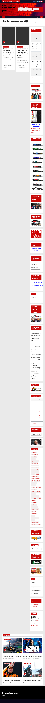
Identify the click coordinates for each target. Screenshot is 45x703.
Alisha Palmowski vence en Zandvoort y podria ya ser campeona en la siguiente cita (32, 656)
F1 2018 (33, 467)
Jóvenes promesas (28, 639)
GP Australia (34, 483)
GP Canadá (34, 489)
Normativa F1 (34, 513)
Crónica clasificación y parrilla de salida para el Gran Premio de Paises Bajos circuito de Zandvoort (12, 680)
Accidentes (34, 452)
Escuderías (24, 9)
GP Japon (34, 500)
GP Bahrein (34, 485)
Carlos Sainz (34, 456)
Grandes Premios (7, 639)
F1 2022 (33, 472)
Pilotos (19, 9)
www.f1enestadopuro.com (35, 628)
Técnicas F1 (20, 10)
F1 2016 (33, 465)
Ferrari (33, 478)
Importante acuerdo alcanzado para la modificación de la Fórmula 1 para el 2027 (36, 337)
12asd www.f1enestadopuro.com (8, 59)
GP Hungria (34, 498)
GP (32, 480)
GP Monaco (34, 502)
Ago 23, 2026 (7, 658)
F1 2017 (37, 465)
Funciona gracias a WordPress (16, 700)
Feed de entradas (35, 588)
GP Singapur (34, 504)
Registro (33, 582)
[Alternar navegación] (35, 17)
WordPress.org (34, 593)
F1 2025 (37, 474)
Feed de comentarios (36, 590)
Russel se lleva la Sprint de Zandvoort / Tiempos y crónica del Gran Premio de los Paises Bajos (32, 680)
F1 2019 (37, 467)
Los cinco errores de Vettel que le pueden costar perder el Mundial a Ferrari (22, 52)
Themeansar (32, 700)
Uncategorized (6, 46)
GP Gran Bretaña (35, 496)
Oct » (35, 423)
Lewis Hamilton (35, 507)
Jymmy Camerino (35, 658)
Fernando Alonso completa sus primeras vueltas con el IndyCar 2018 (8, 52)
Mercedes (34, 511)
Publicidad (34, 606)
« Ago (32, 423)
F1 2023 (37, 472)
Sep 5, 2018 (7, 57)
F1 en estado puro (10, 693)
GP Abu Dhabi (37, 480)
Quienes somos (35, 604)
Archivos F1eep (29, 9)
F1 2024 (33, 474)
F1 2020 (33, 469)
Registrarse (34, 297)
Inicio (4, 22)
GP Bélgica (38, 487)
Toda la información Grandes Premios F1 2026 (35, 130)
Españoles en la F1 (36, 9)
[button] (38, 17)
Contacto (34, 608)
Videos (39, 524)
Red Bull (33, 520)
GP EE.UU (38, 491)
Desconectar (34, 300)
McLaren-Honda (35, 509)
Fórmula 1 (32, 10)
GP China (33, 491)
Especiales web (35, 463)
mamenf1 (13, 658)
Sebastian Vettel (35, 522)
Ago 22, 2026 (7, 682)
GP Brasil (33, 487)
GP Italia (39, 498)
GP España (34, 493)
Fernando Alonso (26, 10)
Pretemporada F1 (35, 518)
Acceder (33, 585)
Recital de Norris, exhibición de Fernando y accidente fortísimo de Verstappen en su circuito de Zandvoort (12, 656)
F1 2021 (37, 469)
